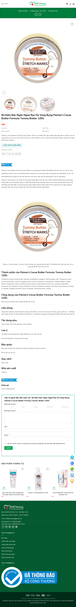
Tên (6, 427)
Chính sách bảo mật (7, 557)
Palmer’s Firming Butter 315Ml (38, 493)
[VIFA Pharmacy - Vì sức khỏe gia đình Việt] (38, 4)
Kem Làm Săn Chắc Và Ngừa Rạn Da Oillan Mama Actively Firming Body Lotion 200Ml (13, 494)
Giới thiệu (4, 538)
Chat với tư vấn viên (11, 145)
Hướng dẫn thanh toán (8, 545)
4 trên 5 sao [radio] (43, 407)
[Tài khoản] (70, 4)
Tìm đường (72, 459)
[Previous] (5, 58)
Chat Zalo (72, 465)
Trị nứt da (53, 11)
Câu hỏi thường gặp (7, 548)
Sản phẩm (22, 11)
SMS (72, 483)
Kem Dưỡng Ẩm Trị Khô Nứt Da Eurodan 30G (63, 494)
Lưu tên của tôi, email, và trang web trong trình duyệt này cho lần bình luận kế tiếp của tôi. (36, 443)
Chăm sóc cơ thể (38, 11)
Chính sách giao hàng (8, 554)
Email (6, 435)
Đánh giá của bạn (10, 404)
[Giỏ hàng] (73, 4)
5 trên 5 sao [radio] (57, 407)
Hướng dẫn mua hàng (8, 541)
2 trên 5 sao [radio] (18, 407)
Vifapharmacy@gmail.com (14, 519)
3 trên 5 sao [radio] (29, 407)
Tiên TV (52, 598)
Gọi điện (72, 471)
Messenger (72, 477)
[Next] (70, 58)
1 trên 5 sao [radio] (7, 407)
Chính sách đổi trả (7, 551)
